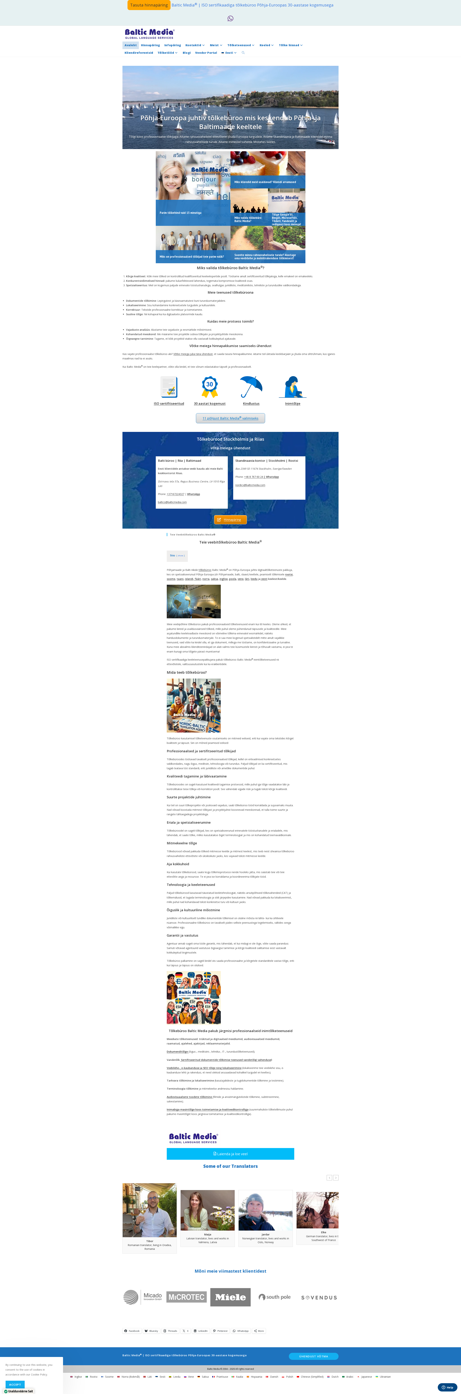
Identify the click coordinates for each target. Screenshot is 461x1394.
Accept (15, 1384)
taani (180, 579)
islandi (189, 579)
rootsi (289, 574)
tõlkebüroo (205, 570)
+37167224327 (175, 494)
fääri (197, 579)
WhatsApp (193, 494)
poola (232, 579)
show (180, 555)
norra (205, 579)
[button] (230, 1154)
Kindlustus (251, 403)
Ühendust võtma (313, 1356)
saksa (214, 579)
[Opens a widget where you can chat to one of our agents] (447, 1387)
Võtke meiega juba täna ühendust (193, 354)
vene (240, 579)
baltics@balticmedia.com (172, 502)
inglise (224, 579)
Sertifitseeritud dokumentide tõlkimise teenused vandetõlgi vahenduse (225, 1060)
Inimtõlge (292, 403)
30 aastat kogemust (210, 403)
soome (171, 579)
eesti (264, 579)
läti (247, 579)
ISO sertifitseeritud (169, 403)
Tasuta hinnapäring (149, 5)
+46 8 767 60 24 (254, 476)
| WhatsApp (271, 476)
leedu (254, 579)
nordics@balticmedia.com (250, 485)
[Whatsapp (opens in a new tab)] (230, 18)
